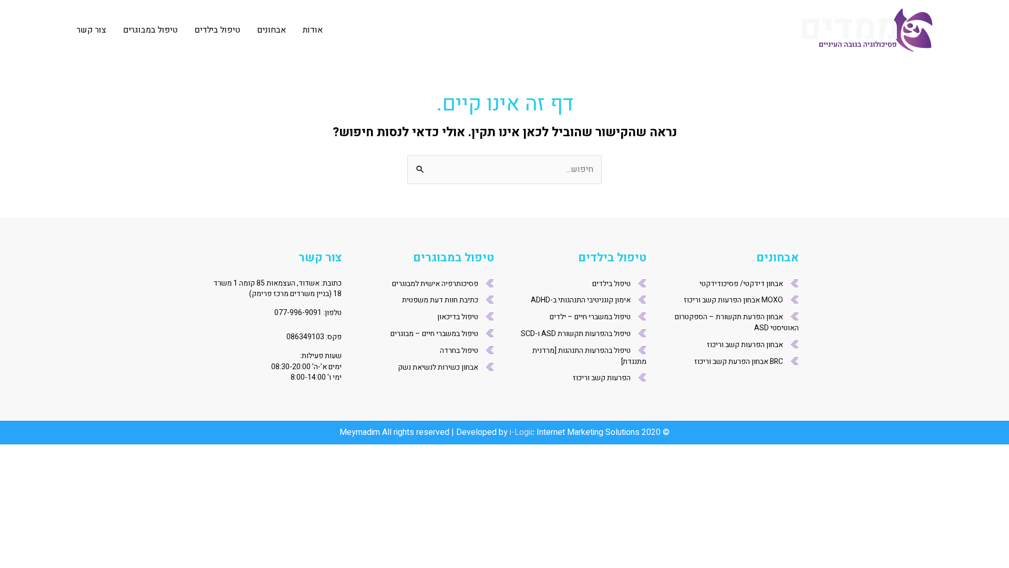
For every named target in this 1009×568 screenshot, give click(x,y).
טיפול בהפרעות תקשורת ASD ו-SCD (576, 333)
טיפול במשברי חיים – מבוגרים (434, 333)
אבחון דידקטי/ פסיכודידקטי (741, 283)
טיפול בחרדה (459, 350)
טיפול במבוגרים (150, 30)
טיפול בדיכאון (457, 316)
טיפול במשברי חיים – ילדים (590, 316)
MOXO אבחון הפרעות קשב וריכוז (733, 300)
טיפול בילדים (217, 30)
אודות (313, 30)
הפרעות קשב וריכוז (602, 377)
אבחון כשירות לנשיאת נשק (438, 367)
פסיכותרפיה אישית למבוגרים (435, 283)
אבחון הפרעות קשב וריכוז (745, 344)
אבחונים (271, 30)
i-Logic (522, 432)
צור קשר (91, 30)
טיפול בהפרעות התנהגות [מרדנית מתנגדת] (589, 356)
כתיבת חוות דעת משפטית (440, 300)
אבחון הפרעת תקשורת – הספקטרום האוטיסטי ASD (737, 322)
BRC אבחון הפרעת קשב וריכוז (738, 361)
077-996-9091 (298, 313)
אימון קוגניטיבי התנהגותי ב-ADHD (581, 300)
